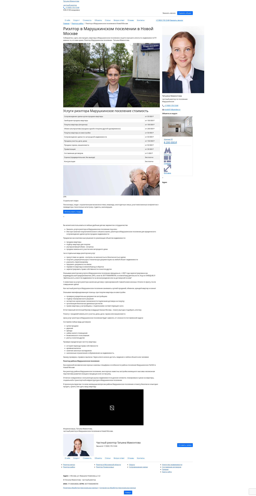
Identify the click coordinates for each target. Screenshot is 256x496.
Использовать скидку (72, 212)
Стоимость (87, 20)
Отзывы (131, 20)
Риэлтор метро (69, 465)
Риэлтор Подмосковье (105, 467)
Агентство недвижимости (172, 465)
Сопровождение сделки (138, 467)
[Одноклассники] (189, 458)
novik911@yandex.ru (172, 109)
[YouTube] (191, 458)
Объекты (98, 20)
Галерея (165, 469)
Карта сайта (167, 472)
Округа (132, 465)
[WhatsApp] (187, 458)
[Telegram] (192, 458)
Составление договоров (171, 467)
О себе (67, 20)
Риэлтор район (69, 467)
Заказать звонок (169, 13)
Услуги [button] (75, 20)
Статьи (107, 20)
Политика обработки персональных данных (80, 488)
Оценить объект (185, 13)
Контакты (140, 20)
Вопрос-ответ (119, 20)
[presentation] (63, 216)
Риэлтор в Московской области (108, 465)
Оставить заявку (185, 445)
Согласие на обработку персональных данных (118, 488)
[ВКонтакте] (188, 458)
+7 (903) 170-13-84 (72, 7)
